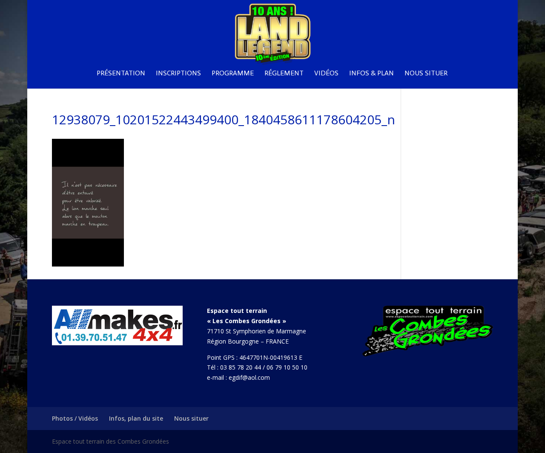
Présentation (121, 73)
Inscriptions (178, 73)
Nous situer (425, 73)
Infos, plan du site (136, 418)
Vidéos (326, 73)
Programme (233, 73)
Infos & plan (371, 73)
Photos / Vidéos (75, 418)
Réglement (284, 73)
